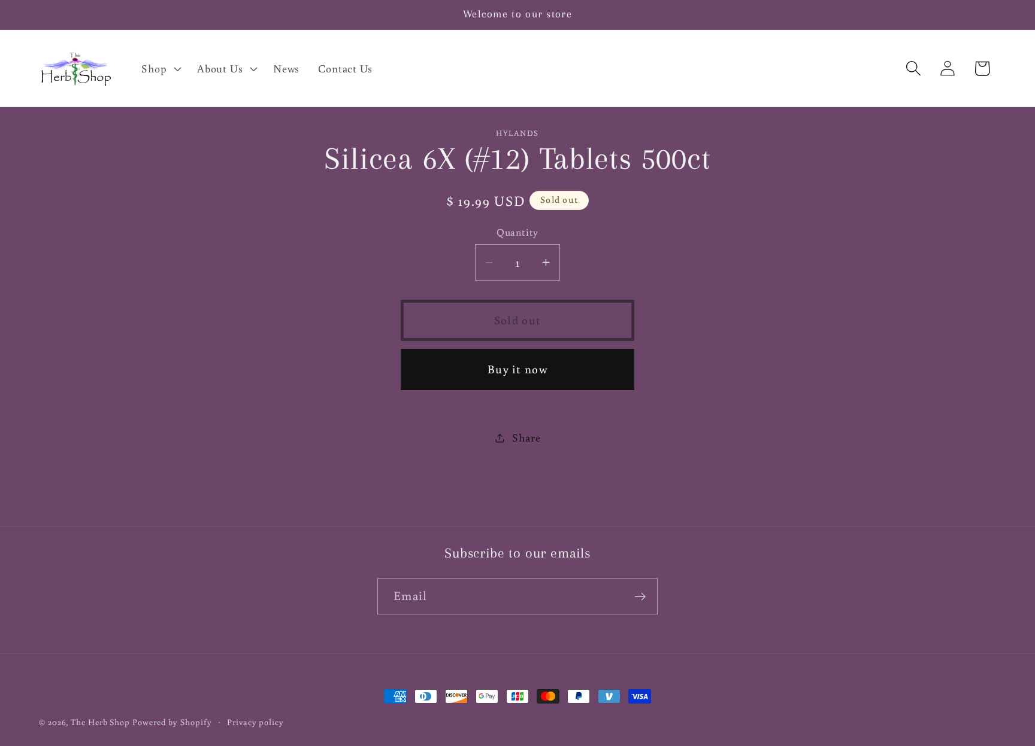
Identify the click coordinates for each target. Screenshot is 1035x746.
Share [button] (526, 437)
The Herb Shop (100, 721)
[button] (160, 68)
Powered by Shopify (171, 721)
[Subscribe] (640, 596)
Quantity (517, 232)
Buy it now (517, 368)
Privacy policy (255, 721)
